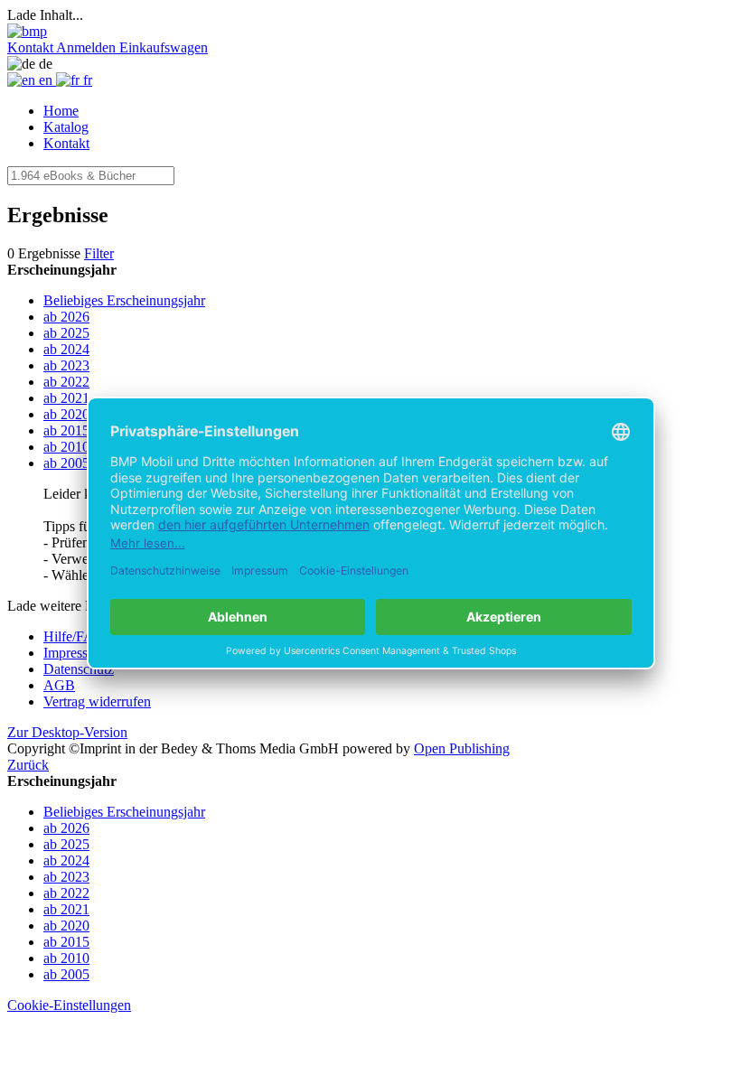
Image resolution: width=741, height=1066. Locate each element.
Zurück (28, 764)
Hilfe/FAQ (74, 636)
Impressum (74, 652)
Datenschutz (78, 669)
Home (61, 110)
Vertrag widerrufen (97, 701)
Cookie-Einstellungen (69, 1005)
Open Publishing (462, 748)
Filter (99, 253)
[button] (31, 47)
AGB (59, 685)
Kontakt (66, 143)
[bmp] (27, 31)
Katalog (66, 127)
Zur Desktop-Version (67, 732)
